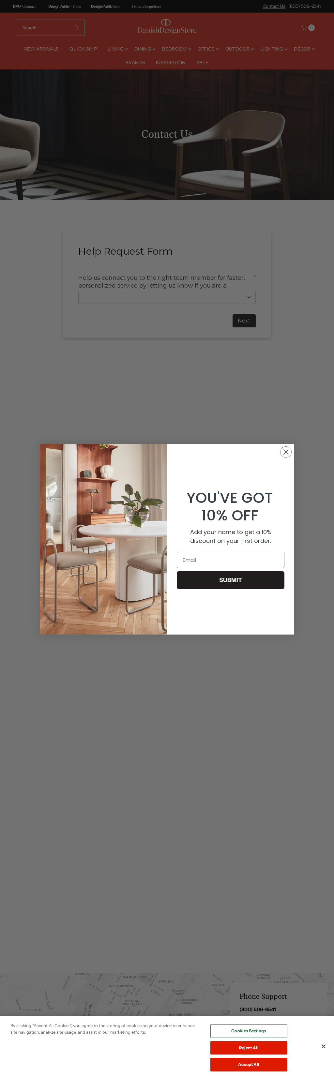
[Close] (323, 1046)
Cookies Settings (248, 1030)
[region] (167, 1047)
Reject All (249, 1047)
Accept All (248, 1064)
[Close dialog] (286, 452)
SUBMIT (230, 580)
